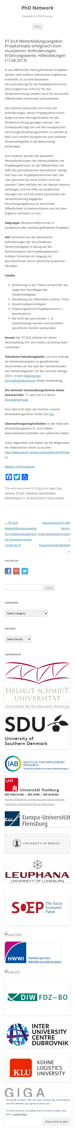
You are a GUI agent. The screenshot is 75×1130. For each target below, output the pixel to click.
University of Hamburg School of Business (29, 804)
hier (51, 414)
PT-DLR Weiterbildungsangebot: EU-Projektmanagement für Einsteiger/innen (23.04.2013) (21, 534)
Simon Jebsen (56, 498)
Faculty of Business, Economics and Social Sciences (35, 799)
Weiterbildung (13, 498)
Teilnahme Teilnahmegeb (40, 493)
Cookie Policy (19, 1114)
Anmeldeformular (17, 400)
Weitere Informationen (20, 466)
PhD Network (37, 8)
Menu (38, 26)
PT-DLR (38, 488)
